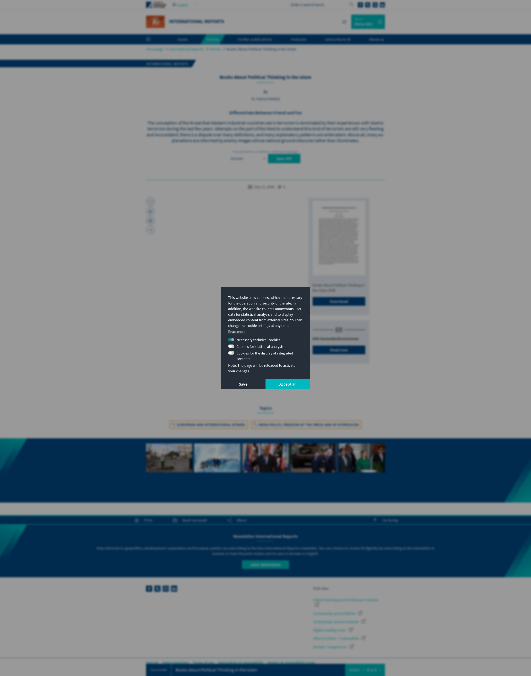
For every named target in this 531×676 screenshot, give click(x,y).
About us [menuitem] (376, 39)
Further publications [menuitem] (255, 39)
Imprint (152, 662)
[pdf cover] (339, 238)
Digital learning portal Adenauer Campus (346, 599)
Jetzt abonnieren (265, 564)
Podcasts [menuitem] (298, 39)
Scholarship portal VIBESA (334, 613)
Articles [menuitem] (213, 39)
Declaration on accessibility (241, 662)
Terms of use (203, 662)
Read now (339, 349)
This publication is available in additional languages (265, 151)
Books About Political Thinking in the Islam (261, 49)
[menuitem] (152, 39)
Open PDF (284, 158)
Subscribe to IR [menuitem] (338, 39)
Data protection (176, 662)
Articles (215, 49)
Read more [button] (237, 331)
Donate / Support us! (330, 646)
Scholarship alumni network (336, 621)
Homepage (155, 49)
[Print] (150, 211)
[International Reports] (155, 21)
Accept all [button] (288, 384)
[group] (169, 470)
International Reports (186, 49)
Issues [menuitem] (183, 39)
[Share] (150, 230)
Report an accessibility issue (291, 662)
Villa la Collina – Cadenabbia (336, 638)
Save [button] (243, 384)
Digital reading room (330, 630)
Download (339, 301)
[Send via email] (150, 220)
